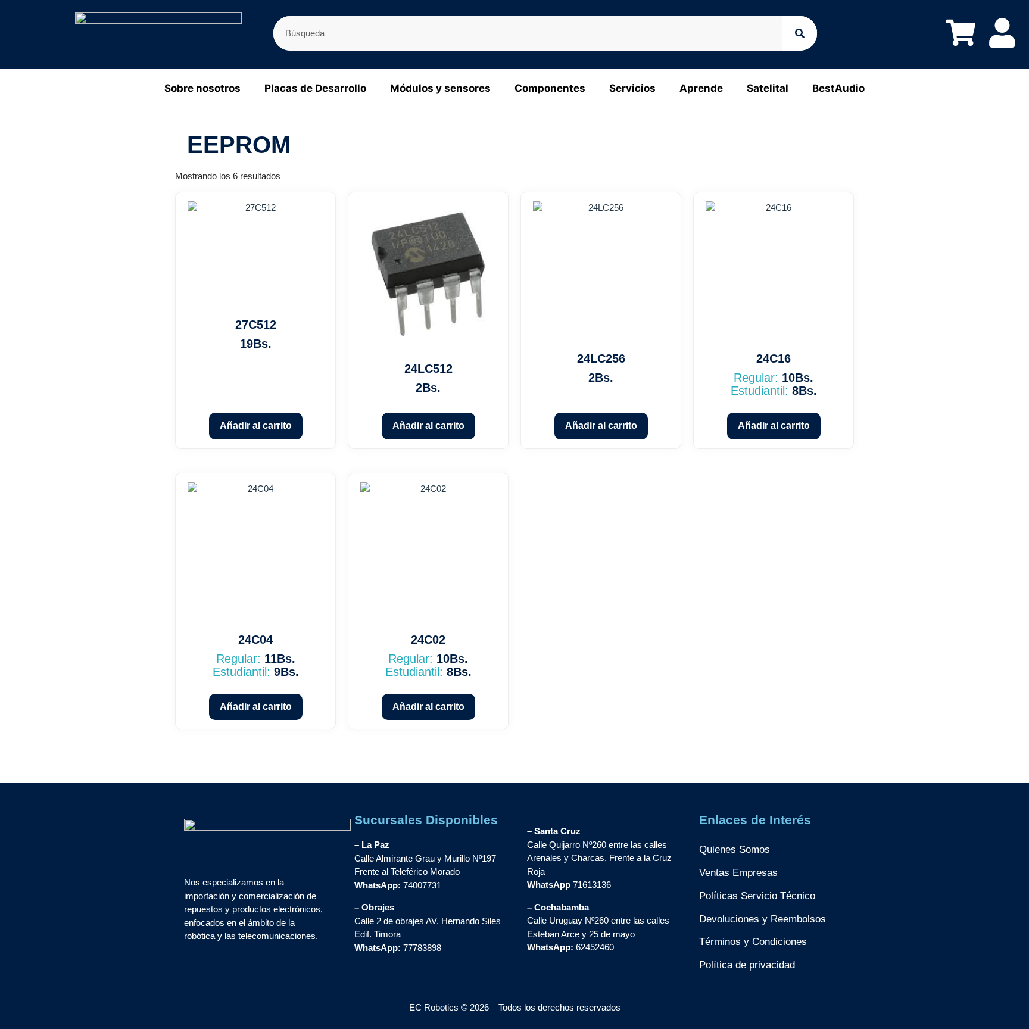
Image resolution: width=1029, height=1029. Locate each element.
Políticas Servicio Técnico (757, 896)
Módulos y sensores (440, 88)
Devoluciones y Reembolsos (762, 919)
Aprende (701, 88)
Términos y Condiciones (753, 941)
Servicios (632, 88)
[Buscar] (799, 33)
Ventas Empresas (738, 872)
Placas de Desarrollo (315, 88)
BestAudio (838, 88)
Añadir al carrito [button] (256, 425)
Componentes (549, 88)
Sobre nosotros (202, 88)
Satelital (767, 88)
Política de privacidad (747, 965)
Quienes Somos (734, 849)
